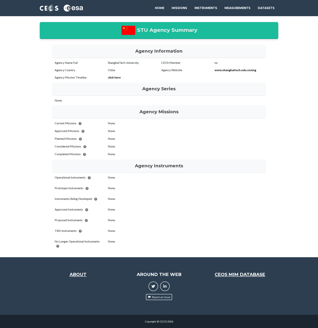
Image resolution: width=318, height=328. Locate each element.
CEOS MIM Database (240, 274)
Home (159, 8)
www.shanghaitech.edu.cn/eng (235, 70)
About (78, 274)
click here (114, 77)
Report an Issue (161, 297)
